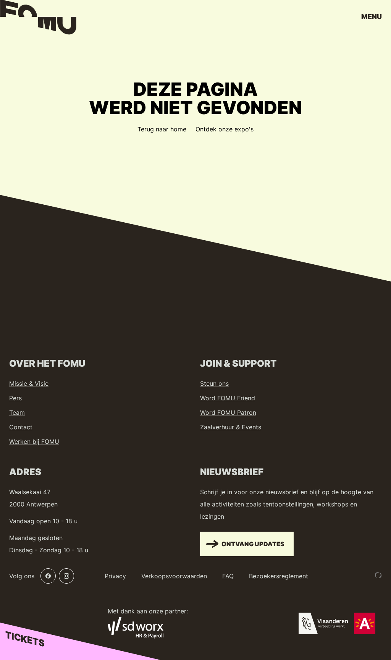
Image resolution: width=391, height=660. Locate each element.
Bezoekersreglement (278, 576)
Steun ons (214, 383)
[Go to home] (38, 19)
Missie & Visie (28, 383)
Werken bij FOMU (34, 441)
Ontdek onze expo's (225, 129)
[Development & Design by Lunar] (378, 575)
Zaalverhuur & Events (230, 427)
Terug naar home (161, 129)
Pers (15, 398)
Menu (371, 17)
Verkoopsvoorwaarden (174, 576)
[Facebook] (48, 576)
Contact (20, 427)
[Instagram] (66, 576)
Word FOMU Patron (228, 412)
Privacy (115, 576)
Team (17, 412)
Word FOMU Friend (227, 398)
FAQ (228, 576)
